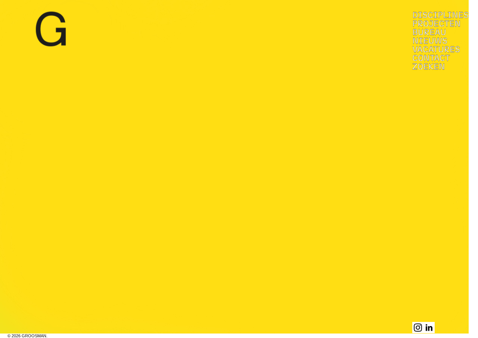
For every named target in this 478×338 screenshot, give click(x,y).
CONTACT (431, 58)
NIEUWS (429, 41)
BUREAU (429, 32)
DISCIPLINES (440, 15)
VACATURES (436, 50)
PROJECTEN (436, 24)
